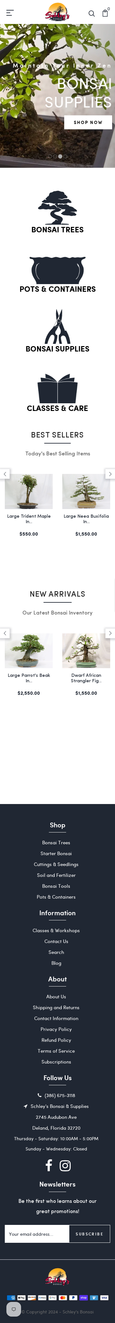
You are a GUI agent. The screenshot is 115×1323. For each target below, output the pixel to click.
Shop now (88, 122)
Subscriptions (56, 1061)
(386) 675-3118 (60, 1095)
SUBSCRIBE (89, 1234)
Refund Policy (56, 1040)
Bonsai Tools (56, 886)
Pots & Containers (57, 290)
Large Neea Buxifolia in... (86, 519)
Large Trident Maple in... (29, 519)
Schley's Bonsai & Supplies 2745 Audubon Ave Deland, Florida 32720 (60, 1117)
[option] (57, 96)
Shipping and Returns (56, 1007)
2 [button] (55, 157)
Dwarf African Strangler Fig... (86, 678)
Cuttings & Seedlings (56, 864)
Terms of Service (56, 1051)
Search (56, 952)
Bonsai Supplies (57, 349)
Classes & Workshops (56, 930)
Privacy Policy (56, 1029)
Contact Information (56, 1018)
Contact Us (56, 941)
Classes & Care (57, 409)
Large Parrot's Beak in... (29, 678)
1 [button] (50, 157)
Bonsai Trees (57, 230)
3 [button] (60, 157)
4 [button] (65, 157)
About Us (56, 996)
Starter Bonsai (56, 853)
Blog (56, 963)
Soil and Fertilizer (56, 875)
